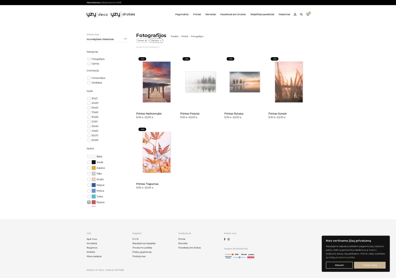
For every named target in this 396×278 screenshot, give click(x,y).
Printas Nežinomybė (149, 113)
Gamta (95, 63)
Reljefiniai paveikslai (262, 14)
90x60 (95, 117)
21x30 (95, 121)
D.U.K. (135, 239)
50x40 (95, 107)
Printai (197, 14)
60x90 (95, 140)
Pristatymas (138, 256)
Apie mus (92, 239)
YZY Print (119, 270)
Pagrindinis (182, 14)
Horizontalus (98, 78)
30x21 (95, 98)
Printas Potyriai (189, 113)
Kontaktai (92, 243)
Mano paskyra (94, 256)
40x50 (95, 130)
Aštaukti (339, 265)
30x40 (95, 126)
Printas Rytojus (233, 113)
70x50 (95, 112)
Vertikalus (97, 82)
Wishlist (91, 252)
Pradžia (174, 36)
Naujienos (92, 247)
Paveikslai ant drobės (233, 14)
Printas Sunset (277, 113)
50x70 (95, 135)
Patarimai (284, 14)
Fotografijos (98, 59)
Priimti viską (370, 265)
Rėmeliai (210, 14)
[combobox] (107, 39)
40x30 (95, 103)
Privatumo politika (142, 247)
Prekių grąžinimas (142, 252)
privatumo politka (345, 257)
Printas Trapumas (147, 184)
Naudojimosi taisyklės (143, 243)
